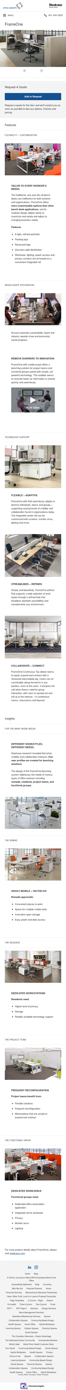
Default (50, 1300)
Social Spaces (31, 1332)
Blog (36, 1273)
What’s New (14, 1344)
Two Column (41, 1304)
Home (27, 1273)
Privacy (49, 1352)
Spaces (47, 1316)
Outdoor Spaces (31, 1328)
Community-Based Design (42, 1320)
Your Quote (10, 1348)
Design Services (49, 1308)
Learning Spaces (13, 1328)
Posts (52, 1304)
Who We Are (17, 1288)
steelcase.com (17, 1253)
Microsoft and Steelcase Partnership (41, 1292)
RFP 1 (9, 1308)
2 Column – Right (35, 1300)
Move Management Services (31, 1312)
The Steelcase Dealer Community (20, 1340)
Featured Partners (34, 1288)
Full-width (12, 1304)
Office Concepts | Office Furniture (36, 1374)
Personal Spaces (49, 1328)
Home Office (30, 1324)
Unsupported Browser (48, 1340)
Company (47, 1284)
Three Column (26, 1304)
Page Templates (17, 1300)
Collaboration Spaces (18, 1320)
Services (34, 1308)
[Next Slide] (41, 71)
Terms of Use (15, 1356)
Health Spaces (14, 1324)
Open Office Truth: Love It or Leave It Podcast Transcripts (31, 1296)
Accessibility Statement (22, 1284)
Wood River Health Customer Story (38, 1344)
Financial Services (14, 1292)
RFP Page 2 (21, 1308)
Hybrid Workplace (47, 1324)
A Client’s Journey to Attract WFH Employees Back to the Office (31, 1279)
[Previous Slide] (24, 71)
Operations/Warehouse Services (26, 1316)
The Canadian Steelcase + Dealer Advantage (31, 1336)
